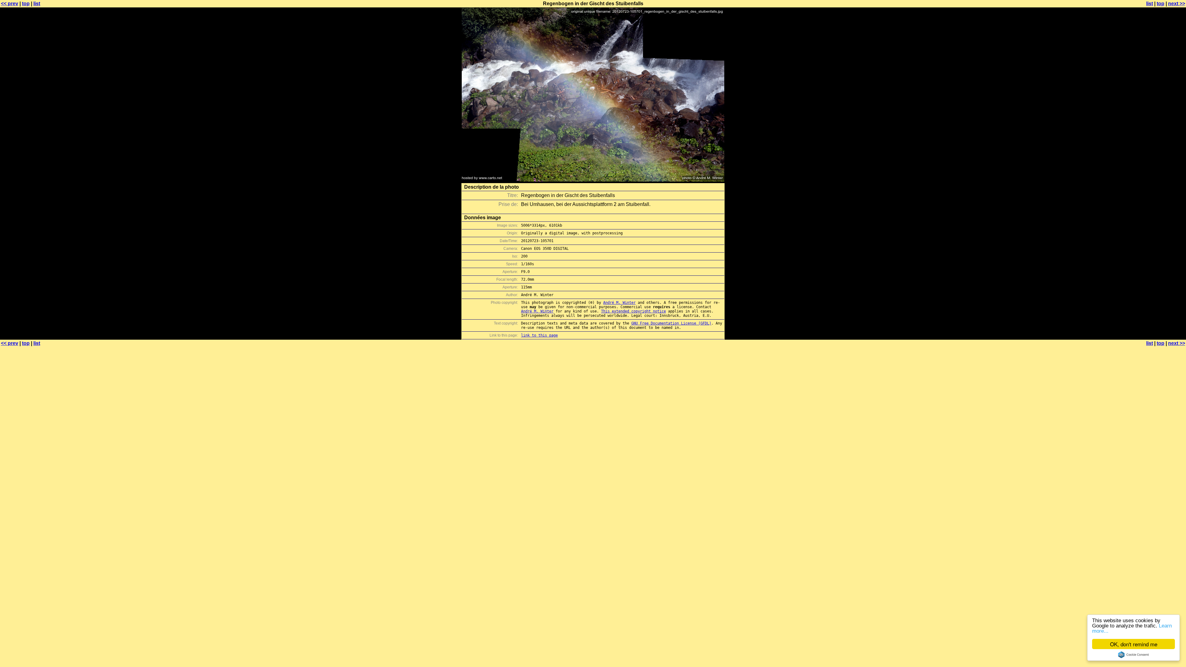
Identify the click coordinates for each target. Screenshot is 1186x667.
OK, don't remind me (1133, 644)
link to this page (539, 335)
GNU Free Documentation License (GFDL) (671, 323)
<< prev (9, 3)
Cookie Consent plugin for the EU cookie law (1133, 654)
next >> (1176, 3)
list (36, 3)
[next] (593, 179)
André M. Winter (619, 302)
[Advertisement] (1161, 152)
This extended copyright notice (633, 311)
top (26, 3)
